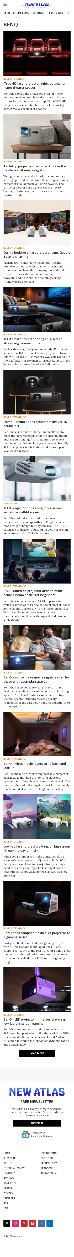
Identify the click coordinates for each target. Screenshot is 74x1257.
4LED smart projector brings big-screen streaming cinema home (32, 341)
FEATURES (9, 1173)
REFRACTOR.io (48, 1173)
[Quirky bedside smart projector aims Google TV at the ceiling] (37, 222)
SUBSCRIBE (9, 1158)
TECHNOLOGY (48, 1163)
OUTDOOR (39, 12)
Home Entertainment (15, 79)
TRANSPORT (56, 12)
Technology (10, 504)
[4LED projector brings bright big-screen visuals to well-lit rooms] (37, 478)
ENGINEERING (21, 12)
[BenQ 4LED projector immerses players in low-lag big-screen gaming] (37, 989)
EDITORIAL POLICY (14, 1168)
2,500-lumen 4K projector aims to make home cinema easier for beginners (33, 593)
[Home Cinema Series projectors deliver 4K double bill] (37, 392)
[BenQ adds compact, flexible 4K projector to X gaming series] (37, 903)
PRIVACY (8, 1193)
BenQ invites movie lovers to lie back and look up (34, 766)
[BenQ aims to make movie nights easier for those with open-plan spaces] (37, 647)
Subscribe (37, 1123)
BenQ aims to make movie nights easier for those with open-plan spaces (36, 679)
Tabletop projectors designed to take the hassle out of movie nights (34, 168)
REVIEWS (8, 1178)
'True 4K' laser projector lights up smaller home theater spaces (34, 85)
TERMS (7, 1188)
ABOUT (7, 1163)
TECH (6, 12)
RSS (5, 1203)
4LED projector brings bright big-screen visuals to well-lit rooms (33, 510)
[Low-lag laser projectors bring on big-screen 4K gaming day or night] (37, 816)
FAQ (5, 1208)
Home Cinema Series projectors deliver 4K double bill (35, 424)
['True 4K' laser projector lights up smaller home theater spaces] (37, 53)
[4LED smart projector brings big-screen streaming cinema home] (37, 309)
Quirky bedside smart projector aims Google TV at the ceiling (36, 254)
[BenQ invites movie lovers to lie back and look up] (37, 734)
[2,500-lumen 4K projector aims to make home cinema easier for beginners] (37, 561)
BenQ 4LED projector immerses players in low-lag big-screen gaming (34, 1021)
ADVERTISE (9, 1183)
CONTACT (9, 1198)
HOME (7, 1153)
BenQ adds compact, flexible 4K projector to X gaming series (36, 935)
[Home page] (37, 6)
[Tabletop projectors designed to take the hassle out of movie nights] (37, 136)
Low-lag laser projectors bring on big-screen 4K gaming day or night (36, 848)
